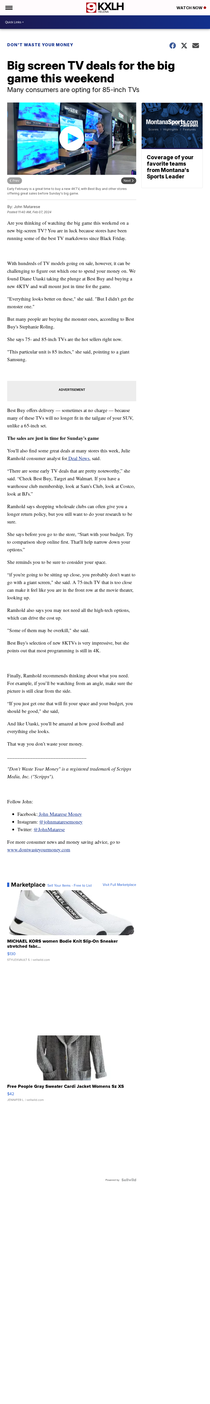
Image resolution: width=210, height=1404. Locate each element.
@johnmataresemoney (61, 821)
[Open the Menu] (8, 7)
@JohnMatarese (49, 829)
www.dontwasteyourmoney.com (38, 849)
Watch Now (190, 7)
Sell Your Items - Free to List (69, 885)
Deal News (78, 458)
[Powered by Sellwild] (128, 1180)
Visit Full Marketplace (119, 884)
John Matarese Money (60, 814)
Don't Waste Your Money (40, 44)
